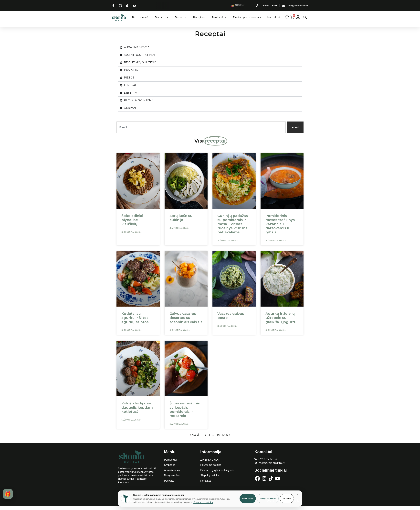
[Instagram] (264, 478)
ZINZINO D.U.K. (209, 459)
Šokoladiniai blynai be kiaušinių (132, 220)
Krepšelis (169, 465)
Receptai (181, 17)
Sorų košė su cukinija (180, 218)
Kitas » (226, 434)
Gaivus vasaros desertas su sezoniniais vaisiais (185, 317)
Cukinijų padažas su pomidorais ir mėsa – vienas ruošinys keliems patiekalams (232, 224)
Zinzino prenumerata (247, 17)
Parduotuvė (140, 17)
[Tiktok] (271, 478)
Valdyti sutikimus (268, 498)
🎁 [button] (8, 494)
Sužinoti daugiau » (131, 232)
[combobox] (201, 127)
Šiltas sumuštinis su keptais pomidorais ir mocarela (184, 409)
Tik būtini (287, 498)
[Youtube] (278, 478)
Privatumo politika (210, 465)
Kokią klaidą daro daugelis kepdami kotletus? (137, 407)
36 (218, 434)
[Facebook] (257, 478)
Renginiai (199, 17)
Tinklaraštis (219, 17)
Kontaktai (273, 17)
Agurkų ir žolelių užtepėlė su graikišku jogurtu (280, 317)
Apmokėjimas (172, 470)
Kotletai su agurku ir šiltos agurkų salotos (134, 317)
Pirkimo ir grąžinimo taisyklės (217, 470)
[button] (305, 17)
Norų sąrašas (172, 475)
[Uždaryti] (297, 494)
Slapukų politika (209, 475)
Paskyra (169, 480)
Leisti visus (247, 498)
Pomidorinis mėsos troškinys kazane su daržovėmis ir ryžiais (280, 224)
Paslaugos (161, 17)
